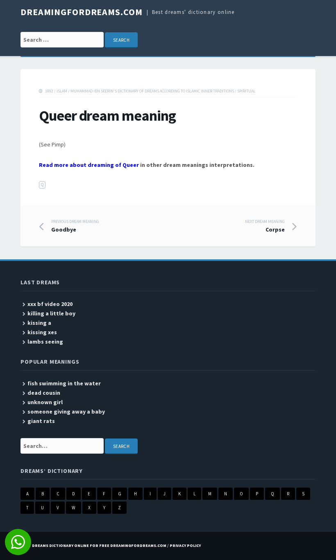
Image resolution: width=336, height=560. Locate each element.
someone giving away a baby (66, 411)
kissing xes (42, 332)
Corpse (265, 226)
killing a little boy (51, 313)
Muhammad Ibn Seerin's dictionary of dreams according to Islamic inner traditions (152, 91)
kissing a (39, 322)
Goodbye (75, 226)
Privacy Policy (185, 545)
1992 (49, 91)
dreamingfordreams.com (81, 12)
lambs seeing (45, 341)
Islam (62, 91)
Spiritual (246, 91)
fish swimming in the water (64, 383)
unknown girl (45, 402)
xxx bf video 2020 (50, 304)
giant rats (41, 421)
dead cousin (43, 392)
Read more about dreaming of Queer (89, 165)
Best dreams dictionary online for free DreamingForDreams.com (93, 545)
